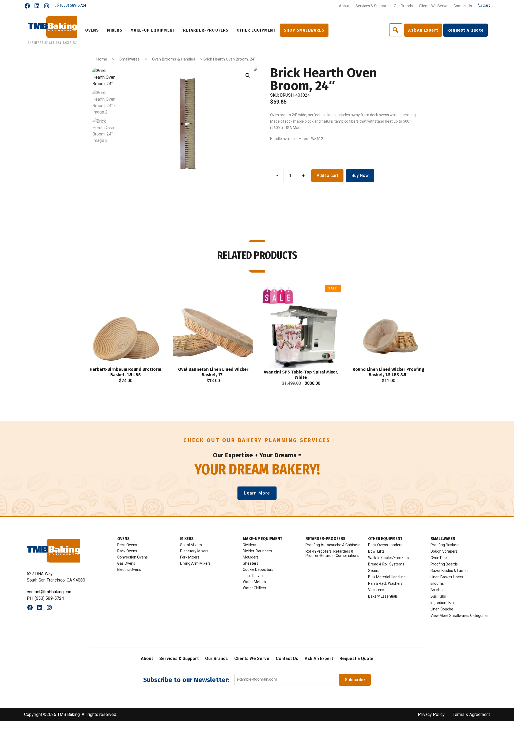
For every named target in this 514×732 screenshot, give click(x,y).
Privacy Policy (431, 714)
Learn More (257, 493)
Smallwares (129, 59)
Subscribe (355, 679)
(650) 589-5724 (72, 5)
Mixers (187, 538)
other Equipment (385, 538)
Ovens (123, 538)
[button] (248, 75)
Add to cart (327, 175)
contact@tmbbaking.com (50, 591)
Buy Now (360, 175)
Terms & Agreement (471, 714)
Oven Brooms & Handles (173, 59)
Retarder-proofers (325, 538)
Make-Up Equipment (262, 538)
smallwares (442, 538)
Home (101, 59)
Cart (486, 5)
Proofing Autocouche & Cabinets (332, 545)
